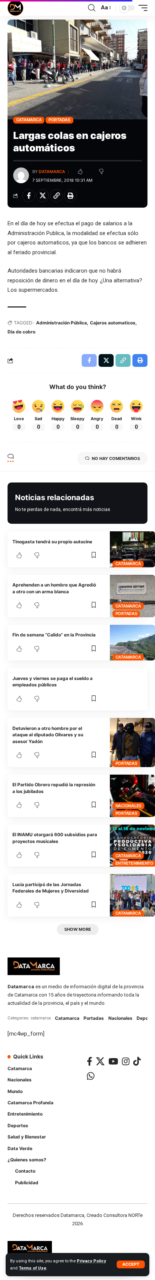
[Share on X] (42, 195)
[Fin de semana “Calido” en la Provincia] (132, 643)
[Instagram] (125, 1061)
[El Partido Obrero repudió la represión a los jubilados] (132, 796)
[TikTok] (137, 1061)
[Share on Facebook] (28, 195)
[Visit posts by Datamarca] (21, 175)
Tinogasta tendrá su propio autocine (52, 541)
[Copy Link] (56, 195)
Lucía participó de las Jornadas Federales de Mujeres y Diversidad (50, 888)
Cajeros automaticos (112, 323)
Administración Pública (61, 323)
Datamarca (52, 171)
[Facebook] (89, 1061)
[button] (131, 1264)
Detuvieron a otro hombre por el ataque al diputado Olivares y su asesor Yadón (47, 734)
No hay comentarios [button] (116, 458)
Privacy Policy (91, 1261)
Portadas (59, 119)
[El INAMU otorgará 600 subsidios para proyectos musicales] (132, 846)
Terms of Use (32, 1268)
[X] (100, 1061)
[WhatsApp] (90, 1076)
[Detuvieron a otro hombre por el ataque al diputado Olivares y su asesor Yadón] (132, 742)
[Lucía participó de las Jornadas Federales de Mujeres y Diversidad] (132, 895)
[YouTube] (113, 1061)
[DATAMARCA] (15, 8)
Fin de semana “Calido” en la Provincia (54, 635)
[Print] (70, 195)
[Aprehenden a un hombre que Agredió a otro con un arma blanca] (132, 596)
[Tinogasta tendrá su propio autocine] (132, 549)
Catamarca (29, 119)
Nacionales (128, 805)
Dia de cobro (21, 332)
